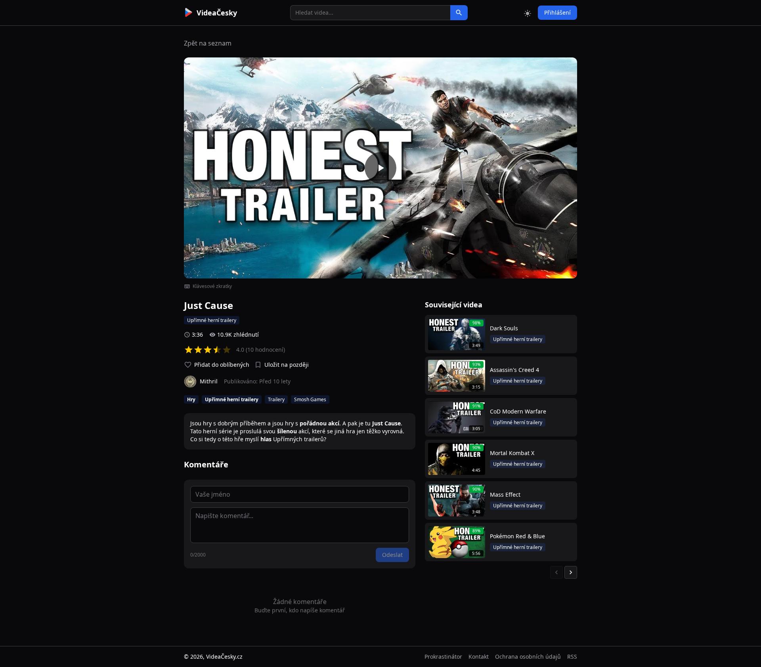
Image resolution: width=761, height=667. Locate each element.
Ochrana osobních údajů (528, 656)
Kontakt (478, 656)
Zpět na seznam (207, 43)
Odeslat (392, 554)
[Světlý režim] (527, 13)
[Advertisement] (139, 144)
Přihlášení (557, 12)
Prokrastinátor (443, 656)
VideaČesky (217, 12)
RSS (572, 656)
